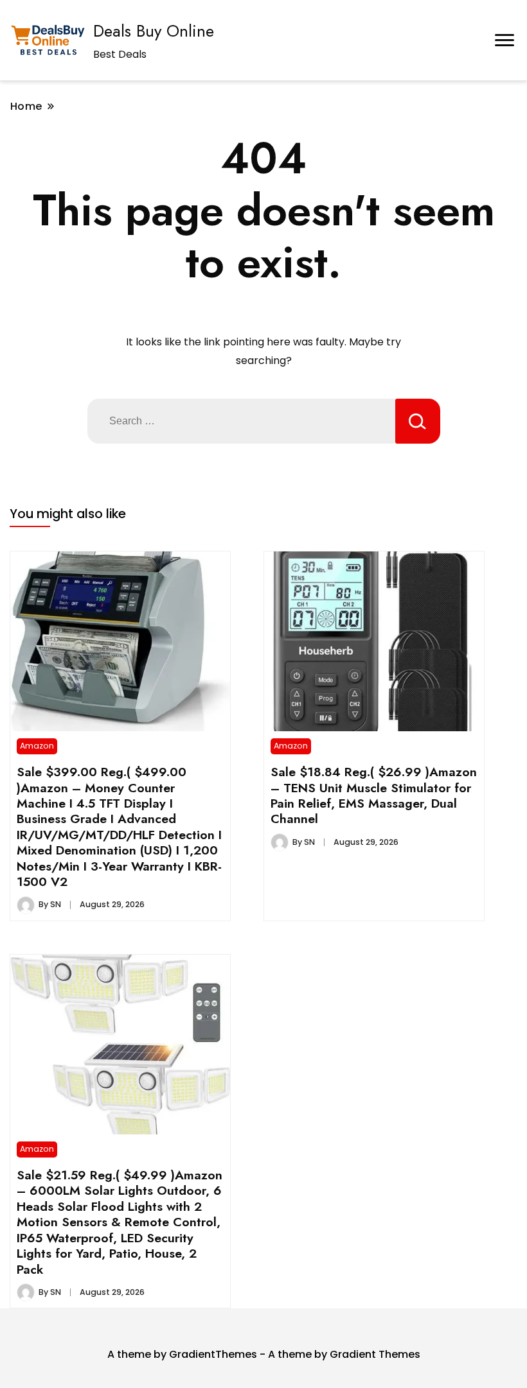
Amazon (37, 745)
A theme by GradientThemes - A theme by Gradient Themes (263, 1354)
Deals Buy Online (153, 31)
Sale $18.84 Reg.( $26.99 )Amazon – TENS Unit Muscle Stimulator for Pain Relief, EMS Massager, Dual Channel (374, 795)
